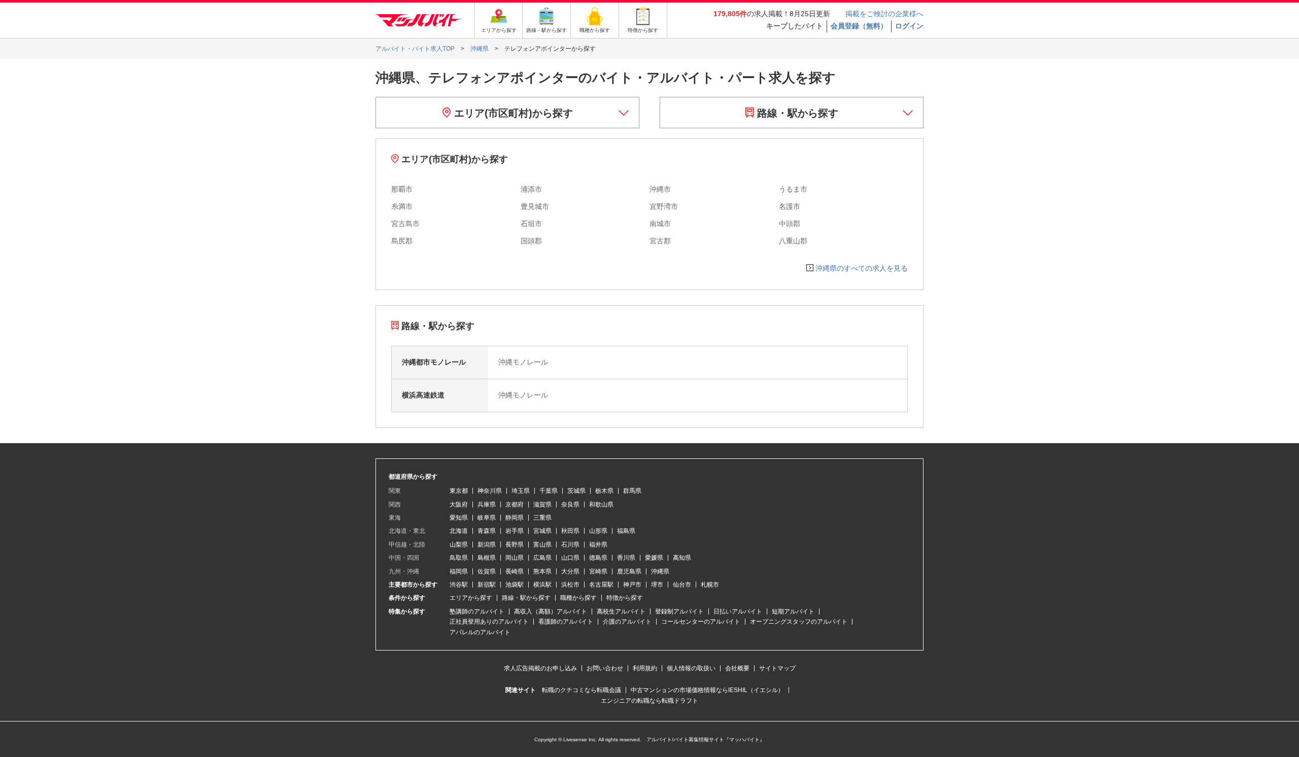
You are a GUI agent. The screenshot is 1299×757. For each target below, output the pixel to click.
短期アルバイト (793, 611)
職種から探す (578, 597)
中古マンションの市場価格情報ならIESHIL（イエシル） (707, 690)
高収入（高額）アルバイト (550, 611)
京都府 (514, 504)
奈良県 (570, 504)
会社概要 (737, 668)
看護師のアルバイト (565, 621)
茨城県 (576, 490)
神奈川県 (489, 490)
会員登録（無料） (859, 26)
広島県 (542, 557)
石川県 (570, 544)
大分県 (570, 571)
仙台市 (682, 584)
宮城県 (542, 530)
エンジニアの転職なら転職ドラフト (649, 700)
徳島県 (598, 557)
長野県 (514, 544)
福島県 (626, 530)
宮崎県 (598, 571)
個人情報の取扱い (691, 668)
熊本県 (542, 571)
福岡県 (459, 571)
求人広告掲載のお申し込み (540, 668)
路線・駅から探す (796, 113)
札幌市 (710, 584)
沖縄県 (660, 571)
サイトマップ (777, 668)
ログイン (909, 26)
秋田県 (570, 530)
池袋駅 (514, 584)
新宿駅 (486, 584)
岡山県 (514, 557)
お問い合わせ (605, 668)
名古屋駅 (601, 584)
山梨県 (459, 544)
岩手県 (514, 530)
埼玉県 (520, 490)
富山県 (542, 544)
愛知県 (459, 517)
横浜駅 (542, 584)
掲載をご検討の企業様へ (884, 14)
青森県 (486, 530)
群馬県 (632, 490)
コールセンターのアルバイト (700, 621)
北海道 (459, 530)
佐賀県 (486, 571)
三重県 (542, 517)
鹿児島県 (629, 571)
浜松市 (570, 584)
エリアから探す (471, 597)
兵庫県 (486, 504)
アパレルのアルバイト (480, 632)
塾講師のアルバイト (477, 611)
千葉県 (548, 490)
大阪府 (459, 504)
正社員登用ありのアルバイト (489, 621)
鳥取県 (459, 557)
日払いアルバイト (737, 611)
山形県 (598, 530)
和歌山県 (601, 504)
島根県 (486, 557)
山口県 (570, 557)
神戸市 (632, 584)
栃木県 (604, 490)
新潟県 (486, 544)
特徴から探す (624, 597)
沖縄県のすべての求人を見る (861, 268)
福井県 (598, 544)
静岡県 (514, 517)
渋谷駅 (459, 584)
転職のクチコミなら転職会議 (581, 690)
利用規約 (645, 668)
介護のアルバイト (627, 621)
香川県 (626, 557)
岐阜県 (486, 517)
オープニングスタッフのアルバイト (798, 621)
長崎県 (514, 571)
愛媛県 (654, 557)
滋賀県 (542, 504)
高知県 (682, 557)
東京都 (459, 490)
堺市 (657, 584)
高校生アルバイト (621, 611)
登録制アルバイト (679, 611)
